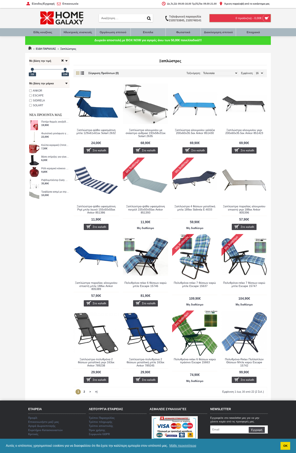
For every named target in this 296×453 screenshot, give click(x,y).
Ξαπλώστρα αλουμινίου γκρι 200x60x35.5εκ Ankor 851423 (244, 131)
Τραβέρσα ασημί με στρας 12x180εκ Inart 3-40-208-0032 (55, 192)
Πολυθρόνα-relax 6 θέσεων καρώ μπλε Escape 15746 (145, 284)
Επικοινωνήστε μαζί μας (43, 421)
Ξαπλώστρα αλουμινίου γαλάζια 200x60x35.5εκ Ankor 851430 (195, 131)
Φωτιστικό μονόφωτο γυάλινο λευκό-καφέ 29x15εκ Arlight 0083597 (55, 133)
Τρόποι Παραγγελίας (102, 417)
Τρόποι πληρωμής (100, 421)
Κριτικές (33, 434)
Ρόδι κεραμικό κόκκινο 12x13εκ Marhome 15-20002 (55, 168)
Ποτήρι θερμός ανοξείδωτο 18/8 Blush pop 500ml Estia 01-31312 (55, 122)
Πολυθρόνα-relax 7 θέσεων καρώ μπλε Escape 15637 (195, 284)
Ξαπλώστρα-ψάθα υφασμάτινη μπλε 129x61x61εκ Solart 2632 (96, 131)
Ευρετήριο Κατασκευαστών (45, 430)
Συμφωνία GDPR (99, 434)
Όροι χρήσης (97, 430)
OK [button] (285, 445)
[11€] (32, 69)
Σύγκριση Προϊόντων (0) (103, 73)
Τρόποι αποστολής (101, 425)
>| (96, 391)
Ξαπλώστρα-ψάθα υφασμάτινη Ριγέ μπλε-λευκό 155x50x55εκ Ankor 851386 (96, 209)
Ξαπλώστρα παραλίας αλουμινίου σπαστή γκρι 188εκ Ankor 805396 (244, 209)
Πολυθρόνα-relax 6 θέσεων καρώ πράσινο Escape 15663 (195, 361)
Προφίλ (32, 417)
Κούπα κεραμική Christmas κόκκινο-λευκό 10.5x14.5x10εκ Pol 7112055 (55, 145)
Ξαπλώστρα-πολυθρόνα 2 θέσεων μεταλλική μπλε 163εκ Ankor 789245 (145, 362)
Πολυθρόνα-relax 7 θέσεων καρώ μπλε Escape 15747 (244, 284)
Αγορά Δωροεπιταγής (42, 425)
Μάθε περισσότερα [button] (182, 445)
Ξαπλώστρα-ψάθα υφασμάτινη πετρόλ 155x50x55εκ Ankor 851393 (145, 209)
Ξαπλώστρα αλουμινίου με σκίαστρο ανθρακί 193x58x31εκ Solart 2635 (146, 133)
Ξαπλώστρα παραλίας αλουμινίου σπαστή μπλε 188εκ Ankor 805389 (96, 286)
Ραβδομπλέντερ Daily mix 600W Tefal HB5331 (55, 180)
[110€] (65, 69)
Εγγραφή (256, 429)
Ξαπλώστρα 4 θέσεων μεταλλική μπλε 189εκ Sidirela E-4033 (194, 208)
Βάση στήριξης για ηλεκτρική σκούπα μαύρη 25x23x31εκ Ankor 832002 (55, 157)
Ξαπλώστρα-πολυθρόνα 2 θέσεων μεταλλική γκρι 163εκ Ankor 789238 (96, 362)
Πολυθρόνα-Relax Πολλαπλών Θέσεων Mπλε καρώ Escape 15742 (244, 362)
